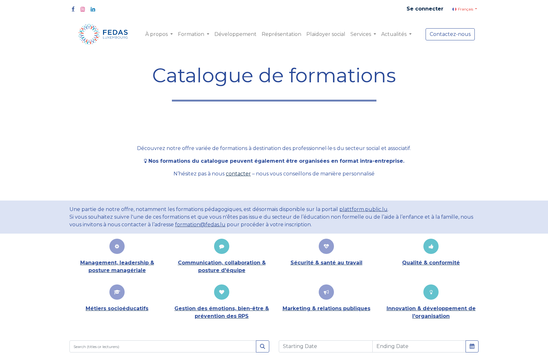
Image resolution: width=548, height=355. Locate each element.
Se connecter (425, 9)
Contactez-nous (450, 34)
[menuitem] (235, 34)
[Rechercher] (262, 346)
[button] (472, 346)
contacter (238, 174)
